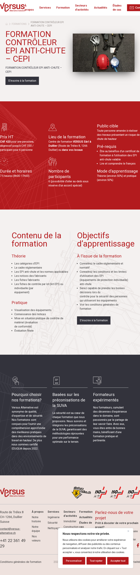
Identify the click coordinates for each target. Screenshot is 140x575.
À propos (29, 7)
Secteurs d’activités (82, 7)
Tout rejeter (96, 560)
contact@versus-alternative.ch (10, 531)
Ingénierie (54, 517)
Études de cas (117, 7)
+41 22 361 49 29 (12, 543)
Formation (63, 7)
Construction (71, 526)
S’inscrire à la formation (22, 80)
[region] (95, 548)
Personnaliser (74, 560)
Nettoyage (54, 528)
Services (45, 7)
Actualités (100, 7)
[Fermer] (130, 531)
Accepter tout (117, 560)
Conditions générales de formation (20, 562)
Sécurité (53, 522)
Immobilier (70, 521)
